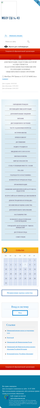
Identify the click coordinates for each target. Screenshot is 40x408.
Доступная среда (20, 232)
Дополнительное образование (20, 210)
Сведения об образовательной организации (20, 51)
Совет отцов (20, 237)
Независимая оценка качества (20, 205)
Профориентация (20, 184)
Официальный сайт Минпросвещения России (19, 342)
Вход (20, 313)
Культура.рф (10, 337)
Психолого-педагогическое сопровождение (20, 220)
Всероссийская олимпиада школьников (20, 196)
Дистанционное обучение (20, 123)
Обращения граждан (20, 104)
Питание (20, 118)
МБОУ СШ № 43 (11, 18)
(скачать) (5, 79)
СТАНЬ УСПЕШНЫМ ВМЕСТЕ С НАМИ (20, 165)
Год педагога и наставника (20, 175)
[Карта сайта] (6, 35)
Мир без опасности (20, 161)
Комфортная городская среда (20, 180)
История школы (20, 132)
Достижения (20, 142)
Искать (28, 41)
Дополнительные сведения (20, 114)
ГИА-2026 (20, 170)
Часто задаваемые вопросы (20, 128)
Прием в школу (20, 137)
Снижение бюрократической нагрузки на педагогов (20, 190)
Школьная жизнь (20, 156)
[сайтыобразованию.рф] (36, 3)
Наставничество (20, 214)
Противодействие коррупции (20, 109)
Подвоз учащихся (20, 147)
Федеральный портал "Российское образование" (20, 354)
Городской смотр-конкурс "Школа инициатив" (20, 226)
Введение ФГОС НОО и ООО (20, 151)
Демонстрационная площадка (20, 200)
